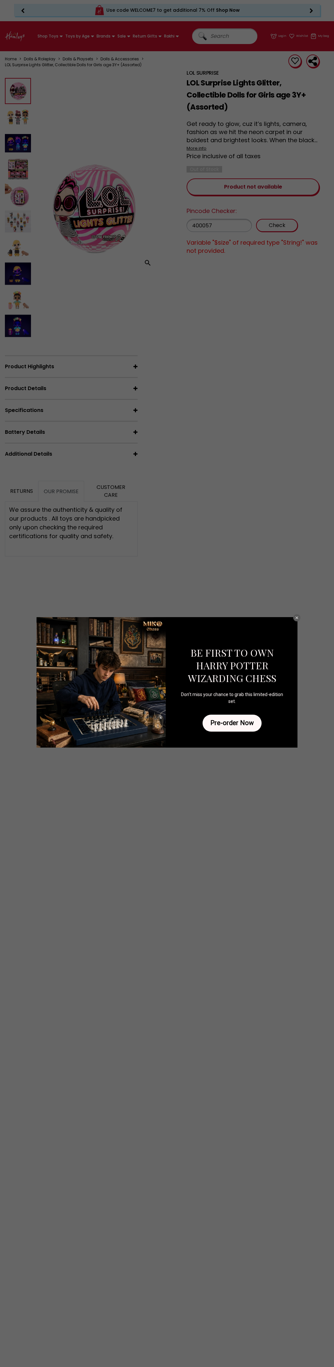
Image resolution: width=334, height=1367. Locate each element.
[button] (296, 617)
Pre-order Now (232, 723)
